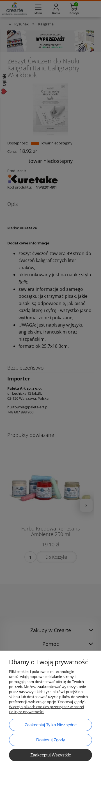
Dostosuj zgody (50, 739)
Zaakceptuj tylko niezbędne (51, 724)
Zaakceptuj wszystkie (50, 755)
